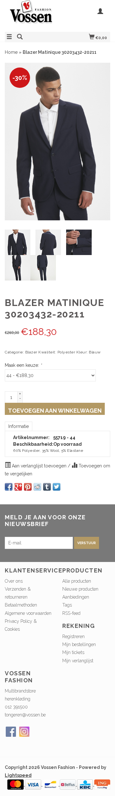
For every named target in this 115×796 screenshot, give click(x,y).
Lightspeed (18, 775)
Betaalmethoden (21, 605)
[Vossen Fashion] (31, 15)
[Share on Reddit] (37, 487)
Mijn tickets (73, 652)
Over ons (14, 581)
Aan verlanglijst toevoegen (39, 465)
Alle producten (76, 581)
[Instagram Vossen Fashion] (24, 732)
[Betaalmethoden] (16, 784)
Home (11, 52)
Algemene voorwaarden (28, 613)
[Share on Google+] (18, 487)
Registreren (73, 636)
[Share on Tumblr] (47, 487)
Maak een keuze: (23, 365)
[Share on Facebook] (8, 487)
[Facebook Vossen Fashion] (11, 732)
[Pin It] (28, 487)
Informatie (18, 426)
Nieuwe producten (80, 589)
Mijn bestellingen (79, 644)
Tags (67, 605)
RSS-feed (71, 613)
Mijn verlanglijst (77, 660)
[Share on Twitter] (56, 487)
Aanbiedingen (75, 597)
